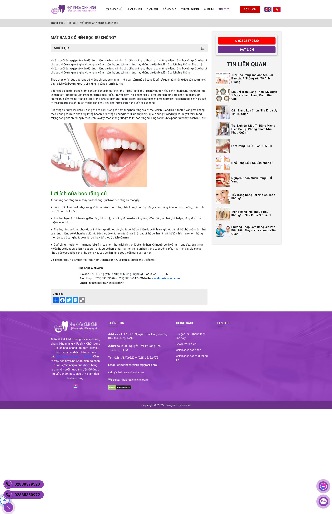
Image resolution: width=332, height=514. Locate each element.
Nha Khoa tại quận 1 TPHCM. (74, 356)
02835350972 (27, 495)
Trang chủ (114, 9)
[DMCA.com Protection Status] (119, 387)
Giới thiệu (134, 9)
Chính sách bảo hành (188, 349)
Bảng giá (169, 9)
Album (209, 9)
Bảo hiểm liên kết (186, 344)
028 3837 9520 (248, 41)
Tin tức (224, 9)
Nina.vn (186, 405)
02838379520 (27, 484)
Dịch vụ (152, 9)
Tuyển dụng (190, 9)
